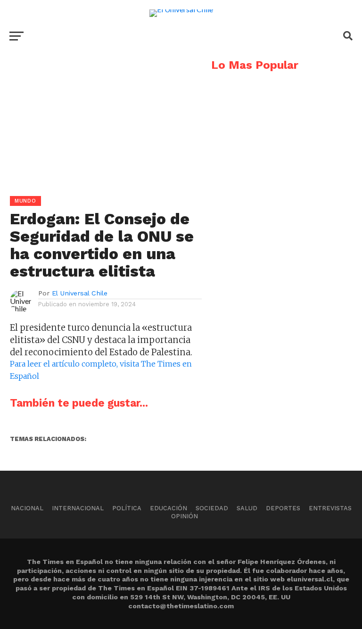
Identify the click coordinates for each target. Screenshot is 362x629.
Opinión (184, 516)
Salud (247, 508)
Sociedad (212, 508)
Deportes (283, 508)
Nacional (27, 508)
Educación (168, 508)
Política (126, 508)
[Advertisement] (101, 125)
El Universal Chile (79, 293)
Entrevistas (330, 508)
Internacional (78, 508)
